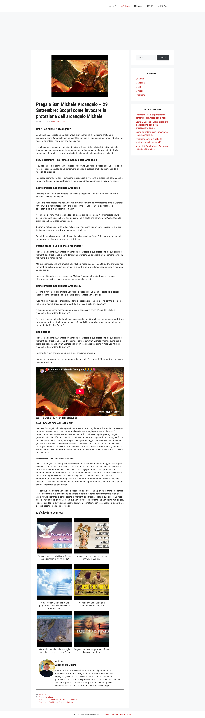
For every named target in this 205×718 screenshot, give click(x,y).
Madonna (162, 6)
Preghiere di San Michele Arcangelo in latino (56, 702)
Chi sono (114, 714)
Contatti (106, 714)
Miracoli (138, 6)
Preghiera (111, 6)
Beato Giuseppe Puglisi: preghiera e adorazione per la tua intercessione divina (152, 125)
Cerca (163, 57)
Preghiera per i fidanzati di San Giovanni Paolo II (58, 700)
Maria (150, 6)
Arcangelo (43, 697)
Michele (51, 697)
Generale (125, 6)
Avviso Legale (125, 714)
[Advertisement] (102, 29)
